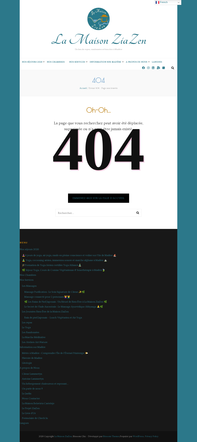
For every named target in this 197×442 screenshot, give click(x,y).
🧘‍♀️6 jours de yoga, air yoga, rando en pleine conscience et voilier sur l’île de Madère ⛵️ (69, 255)
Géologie (27, 363)
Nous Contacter (31, 398)
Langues (157, 62)
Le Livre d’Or (29, 413)
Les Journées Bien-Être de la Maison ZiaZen (45, 311)
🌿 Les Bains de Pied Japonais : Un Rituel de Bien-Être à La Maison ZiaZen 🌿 (65, 301)
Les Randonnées (30, 332)
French (163, 2)
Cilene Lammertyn (32, 374)
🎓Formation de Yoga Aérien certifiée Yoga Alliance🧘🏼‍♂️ (51, 265)
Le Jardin (26, 393)
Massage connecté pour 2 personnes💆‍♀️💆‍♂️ (47, 296)
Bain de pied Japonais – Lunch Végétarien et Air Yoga (53, 317)
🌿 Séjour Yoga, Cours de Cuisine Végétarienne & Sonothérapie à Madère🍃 (63, 270)
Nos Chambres (56, 62)
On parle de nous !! (32, 388)
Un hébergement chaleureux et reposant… (45, 383)
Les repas (27, 322)
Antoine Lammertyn (33, 378)
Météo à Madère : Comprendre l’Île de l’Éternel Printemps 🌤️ (55, 353)
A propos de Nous (136, 62)
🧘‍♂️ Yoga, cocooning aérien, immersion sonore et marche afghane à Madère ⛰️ (64, 260)
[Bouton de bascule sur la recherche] (172, 68)
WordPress (138, 436)
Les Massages (29, 286)
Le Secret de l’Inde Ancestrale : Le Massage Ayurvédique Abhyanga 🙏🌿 (63, 306)
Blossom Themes (111, 436)
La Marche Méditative (33, 337)
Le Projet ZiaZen (31, 408)
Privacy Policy (151, 436)
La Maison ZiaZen (98, 40)
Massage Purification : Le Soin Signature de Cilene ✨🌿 (54, 292)
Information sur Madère (105, 62)
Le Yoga (26, 327)
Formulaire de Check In (35, 418)
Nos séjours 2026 (32, 62)
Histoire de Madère (32, 358)
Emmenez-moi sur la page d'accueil (99, 198)
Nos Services (77, 62)
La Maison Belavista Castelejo (38, 403)
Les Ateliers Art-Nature (34, 342)
